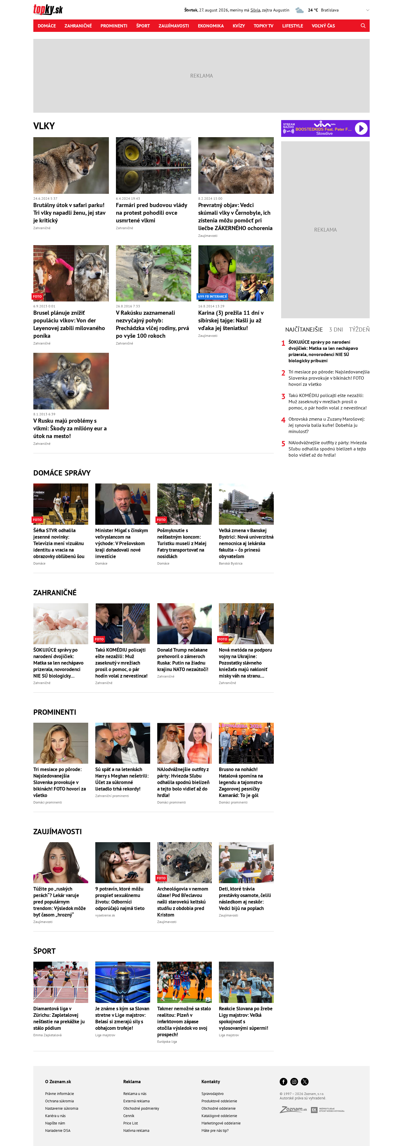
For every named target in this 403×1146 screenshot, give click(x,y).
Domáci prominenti (47, 802)
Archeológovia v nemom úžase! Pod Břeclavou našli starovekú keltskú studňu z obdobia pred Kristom (182, 902)
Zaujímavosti (174, 26)
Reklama (132, 1081)
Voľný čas (323, 26)
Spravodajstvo (213, 1093)
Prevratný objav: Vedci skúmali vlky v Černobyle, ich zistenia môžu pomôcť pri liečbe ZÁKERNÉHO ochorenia (235, 216)
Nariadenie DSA (58, 1130)
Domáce (47, 26)
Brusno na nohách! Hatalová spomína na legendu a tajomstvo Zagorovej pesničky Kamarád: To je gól (241, 782)
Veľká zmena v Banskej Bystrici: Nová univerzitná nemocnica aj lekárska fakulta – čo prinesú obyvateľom (246, 543)
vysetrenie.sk (105, 915)
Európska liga (167, 1041)
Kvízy (239, 26)
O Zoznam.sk (58, 1081)
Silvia (255, 10)
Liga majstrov (105, 1035)
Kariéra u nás (55, 1115)
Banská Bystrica (231, 563)
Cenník (128, 1115)
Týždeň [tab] (359, 329)
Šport (143, 26)
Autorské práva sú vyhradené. (303, 1098)
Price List (130, 1123)
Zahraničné (78, 26)
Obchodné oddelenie (219, 1108)
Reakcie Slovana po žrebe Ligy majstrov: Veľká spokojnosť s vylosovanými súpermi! (246, 1018)
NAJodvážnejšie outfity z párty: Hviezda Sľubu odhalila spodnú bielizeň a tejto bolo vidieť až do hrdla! (183, 782)
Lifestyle (292, 26)
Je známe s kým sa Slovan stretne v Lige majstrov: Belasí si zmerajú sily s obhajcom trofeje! (122, 1018)
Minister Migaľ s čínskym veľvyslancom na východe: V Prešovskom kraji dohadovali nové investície (121, 543)
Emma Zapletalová (47, 1035)
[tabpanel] (325, 398)
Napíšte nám (55, 1123)
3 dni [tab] (336, 329)
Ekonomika (211, 26)
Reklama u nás (134, 1093)
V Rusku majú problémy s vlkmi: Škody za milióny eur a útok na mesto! (70, 428)
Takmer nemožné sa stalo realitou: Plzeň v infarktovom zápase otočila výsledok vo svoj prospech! (184, 1021)
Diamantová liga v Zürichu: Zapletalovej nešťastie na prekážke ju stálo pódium (59, 1018)
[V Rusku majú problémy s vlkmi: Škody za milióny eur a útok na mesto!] (71, 381)
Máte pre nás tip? (215, 1130)
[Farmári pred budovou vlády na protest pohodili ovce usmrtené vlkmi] (153, 165)
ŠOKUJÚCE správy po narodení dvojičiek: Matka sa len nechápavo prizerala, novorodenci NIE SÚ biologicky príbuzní (58, 663)
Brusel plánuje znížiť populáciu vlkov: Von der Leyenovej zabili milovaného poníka (69, 324)
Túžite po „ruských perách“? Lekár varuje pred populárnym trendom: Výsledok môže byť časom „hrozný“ (59, 902)
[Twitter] (305, 1082)
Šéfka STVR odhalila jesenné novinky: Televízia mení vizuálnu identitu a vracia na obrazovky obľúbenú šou (58, 543)
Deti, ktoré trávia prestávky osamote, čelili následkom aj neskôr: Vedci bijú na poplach (245, 898)
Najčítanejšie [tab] (304, 329)
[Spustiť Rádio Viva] (324, 124)
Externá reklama (136, 1101)
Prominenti (114, 26)
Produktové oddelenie (219, 1101)
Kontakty (211, 1081)
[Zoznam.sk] (295, 1111)
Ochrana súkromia (59, 1101)
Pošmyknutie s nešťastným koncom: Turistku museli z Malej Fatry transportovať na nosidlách (182, 543)
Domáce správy (62, 473)
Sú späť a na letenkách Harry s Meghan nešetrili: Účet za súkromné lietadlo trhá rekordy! (122, 779)
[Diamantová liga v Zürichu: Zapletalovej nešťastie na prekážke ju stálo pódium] (60, 982)
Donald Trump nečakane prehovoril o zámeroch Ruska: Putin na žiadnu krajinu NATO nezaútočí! (182, 660)
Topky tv (263, 26)
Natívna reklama (136, 1130)
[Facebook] (283, 1082)
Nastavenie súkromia (61, 1108)
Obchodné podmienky (141, 1108)
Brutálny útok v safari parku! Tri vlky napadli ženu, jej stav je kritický (69, 212)
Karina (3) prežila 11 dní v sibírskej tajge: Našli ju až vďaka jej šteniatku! (230, 320)
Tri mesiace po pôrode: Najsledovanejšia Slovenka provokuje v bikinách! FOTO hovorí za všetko (59, 782)
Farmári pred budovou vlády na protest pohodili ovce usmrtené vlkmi (151, 212)
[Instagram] (294, 1082)
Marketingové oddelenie (221, 1123)
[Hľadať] (363, 25)
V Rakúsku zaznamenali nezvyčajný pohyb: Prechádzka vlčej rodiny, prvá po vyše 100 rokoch (152, 324)
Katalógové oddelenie (219, 1115)
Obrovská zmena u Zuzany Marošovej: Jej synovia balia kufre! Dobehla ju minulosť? (327, 425)
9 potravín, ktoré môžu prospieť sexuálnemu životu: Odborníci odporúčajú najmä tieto (120, 898)
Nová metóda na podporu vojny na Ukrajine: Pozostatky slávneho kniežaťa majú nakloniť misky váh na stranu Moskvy (245, 663)
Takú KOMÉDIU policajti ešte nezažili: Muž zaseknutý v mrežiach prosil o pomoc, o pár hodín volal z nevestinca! (121, 663)
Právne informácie (59, 1093)
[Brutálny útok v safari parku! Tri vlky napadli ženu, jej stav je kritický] (71, 165)
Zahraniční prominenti (112, 795)
